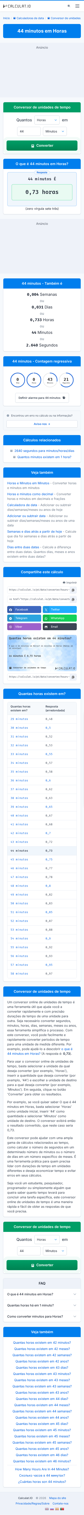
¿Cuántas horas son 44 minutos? (42, 1482)
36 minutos (19, 780)
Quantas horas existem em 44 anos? (42, 1417)
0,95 (49, 965)
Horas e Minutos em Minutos (28, 483)
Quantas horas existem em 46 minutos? (42, 1461)
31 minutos (19, 736)
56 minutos (19, 956)
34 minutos (19, 763)
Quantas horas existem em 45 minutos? (42, 1430)
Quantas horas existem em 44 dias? (42, 1399)
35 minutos (19, 771)
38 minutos (19, 798)
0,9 (48, 938)
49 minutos (19, 894)
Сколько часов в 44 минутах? (42, 1475)
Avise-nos (42, 424)
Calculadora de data (22, 505)
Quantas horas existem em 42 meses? (42, 1349)
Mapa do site (57, 1498)
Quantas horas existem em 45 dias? (42, 1424)
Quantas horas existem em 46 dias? (42, 1455)
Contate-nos (60, 1503)
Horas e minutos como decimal (30, 494)
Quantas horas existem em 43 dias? (42, 1367)
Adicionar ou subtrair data (26, 516)
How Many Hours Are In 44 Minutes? (42, 1469)
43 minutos (19, 842)
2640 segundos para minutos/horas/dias (44, 451)
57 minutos (19, 965)
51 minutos (19, 912)
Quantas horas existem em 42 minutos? (42, 1342)
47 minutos (19, 877)
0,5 (48, 728)
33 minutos (19, 754)
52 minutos (19, 921)
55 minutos (19, 947)
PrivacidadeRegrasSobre (32, 1503)
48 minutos (19, 886)
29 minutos (19, 719)
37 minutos (19, 789)
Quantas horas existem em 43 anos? (42, 1392)
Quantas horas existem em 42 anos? (42, 1361)
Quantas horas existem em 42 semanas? (42, 1355)
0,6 (48, 780)
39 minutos (19, 807)
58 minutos (19, 973)
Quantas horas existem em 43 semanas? (42, 1386)
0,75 (49, 859)
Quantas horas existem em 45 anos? (42, 1449)
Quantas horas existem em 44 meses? (42, 1405)
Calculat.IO (25, 1498)
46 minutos (19, 868)
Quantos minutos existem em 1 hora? (44, 457)
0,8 (48, 886)
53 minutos (19, 929)
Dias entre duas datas (23, 547)
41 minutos (19, 824)
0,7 (48, 833)
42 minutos (19, 833)
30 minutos (19, 728)
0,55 (49, 754)
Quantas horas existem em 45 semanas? (42, 1442)
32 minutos (19, 745)
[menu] (77, 6)
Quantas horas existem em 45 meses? (42, 1436)
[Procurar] (69, 6)
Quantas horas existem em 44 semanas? (42, 1411)
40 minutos (19, 815)
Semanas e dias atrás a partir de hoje (34, 531)
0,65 (49, 807)
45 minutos (19, 859)
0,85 (49, 912)
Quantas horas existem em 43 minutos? (42, 1374)
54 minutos (19, 938)
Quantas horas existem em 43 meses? (42, 1380)
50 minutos (19, 903)
